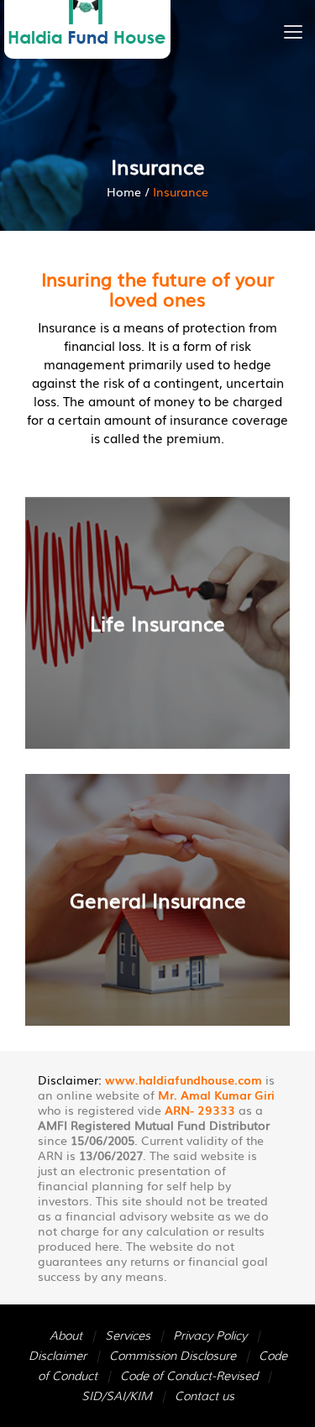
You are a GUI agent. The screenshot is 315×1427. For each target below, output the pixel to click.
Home (124, 191)
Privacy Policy (210, 1335)
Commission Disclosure (172, 1355)
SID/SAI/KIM (116, 1395)
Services (127, 1335)
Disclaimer (58, 1355)
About (66, 1335)
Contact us (204, 1395)
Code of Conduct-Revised (189, 1375)
